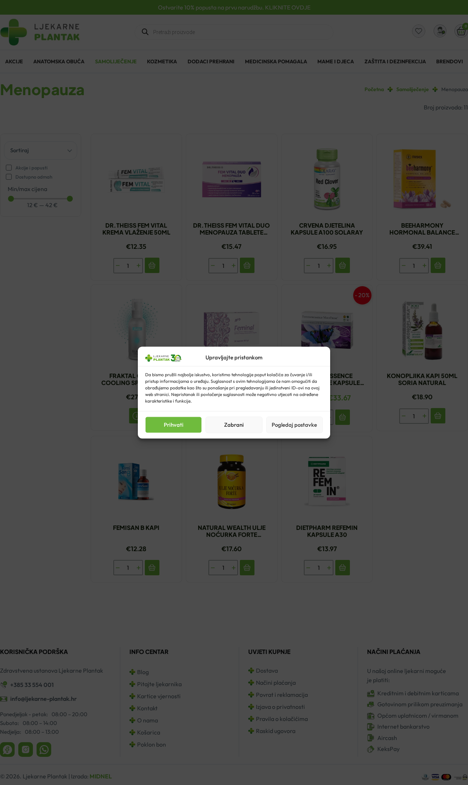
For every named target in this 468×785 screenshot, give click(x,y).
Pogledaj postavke (294, 424)
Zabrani (234, 424)
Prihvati (174, 424)
